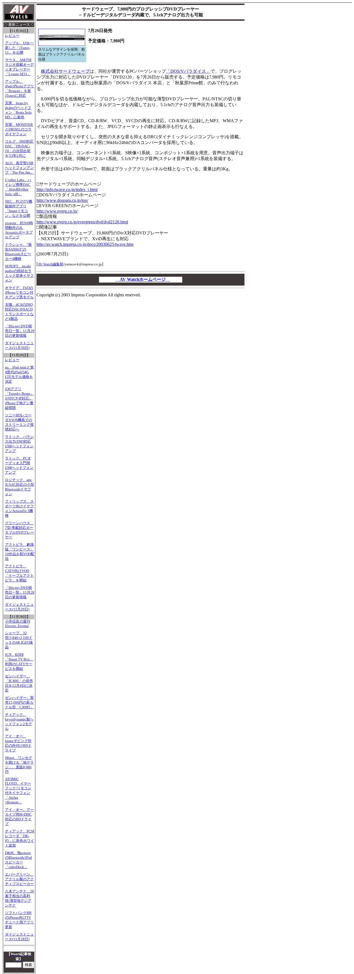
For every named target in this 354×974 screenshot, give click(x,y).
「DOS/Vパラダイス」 (188, 71)
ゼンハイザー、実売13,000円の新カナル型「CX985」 (19, 702)
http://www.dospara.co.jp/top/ (62, 200)
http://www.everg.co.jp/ (57, 211)
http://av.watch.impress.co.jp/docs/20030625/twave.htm (85, 244)
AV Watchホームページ (142, 279)
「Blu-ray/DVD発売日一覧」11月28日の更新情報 (19, 592)
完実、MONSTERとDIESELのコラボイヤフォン (19, 129)
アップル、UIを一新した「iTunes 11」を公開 (19, 47)
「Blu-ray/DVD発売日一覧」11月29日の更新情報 (19, 331)
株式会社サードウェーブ (65, 71)
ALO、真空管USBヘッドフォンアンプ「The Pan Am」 (19, 167)
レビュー (12, 36)
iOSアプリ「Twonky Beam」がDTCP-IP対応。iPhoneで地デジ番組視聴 (19, 398)
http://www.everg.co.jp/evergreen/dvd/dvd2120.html (82, 222)
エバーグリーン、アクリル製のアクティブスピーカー (19, 879)
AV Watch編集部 (50, 264)
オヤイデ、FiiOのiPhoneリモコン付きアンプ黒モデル (19, 292)
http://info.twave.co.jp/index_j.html (67, 189)
